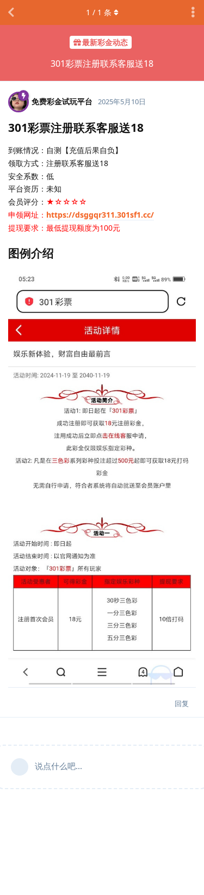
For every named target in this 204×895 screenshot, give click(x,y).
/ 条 (99, 12)
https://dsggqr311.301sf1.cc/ (100, 215)
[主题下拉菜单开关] (193, 12)
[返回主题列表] (11, 12)
